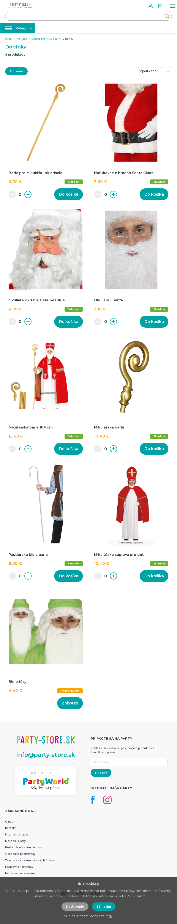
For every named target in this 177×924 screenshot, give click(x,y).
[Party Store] (20, 5)
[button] (151, 6)
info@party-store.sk (45, 754)
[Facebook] (93, 800)
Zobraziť (70, 703)
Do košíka (68, 194)
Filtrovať (16, 71)
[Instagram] (107, 800)
